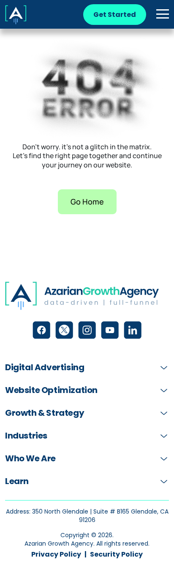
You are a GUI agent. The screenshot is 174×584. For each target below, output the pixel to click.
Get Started (114, 14)
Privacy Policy (56, 554)
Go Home (87, 201)
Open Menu (162, 14)
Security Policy (116, 554)
